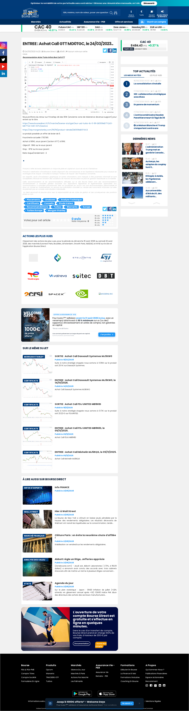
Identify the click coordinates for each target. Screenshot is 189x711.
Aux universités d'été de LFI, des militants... (154, 193)
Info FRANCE (62, 487)
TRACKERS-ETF (52, 677)
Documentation (81, 643)
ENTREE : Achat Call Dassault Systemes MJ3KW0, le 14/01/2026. (85, 381)
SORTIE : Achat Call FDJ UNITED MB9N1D (78, 404)
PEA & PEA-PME (27, 669)
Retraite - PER (102, 676)
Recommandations (37, 206)
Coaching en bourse (129, 681)
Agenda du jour (64, 583)
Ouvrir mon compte (101, 644)
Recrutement (152, 681)
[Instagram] (147, 685)
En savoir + (127, 703)
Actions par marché (79, 677)
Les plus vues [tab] (156, 75)
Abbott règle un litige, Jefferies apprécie (80, 559)
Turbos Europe (34, 210)
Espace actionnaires (155, 677)
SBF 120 (81, 27)
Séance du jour (78, 669)
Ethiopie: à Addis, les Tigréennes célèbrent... (154, 178)
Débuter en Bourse (129, 669)
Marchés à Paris (78, 673)
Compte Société (28, 677)
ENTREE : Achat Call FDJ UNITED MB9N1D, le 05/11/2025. (80, 429)
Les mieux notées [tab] (132, 75)
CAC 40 (42, 27)
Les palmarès (77, 681)
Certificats (33, 203)
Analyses (50, 199)
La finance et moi (128, 673)
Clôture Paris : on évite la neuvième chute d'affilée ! (85, 536)
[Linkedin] (160, 685)
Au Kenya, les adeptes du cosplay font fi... (156, 164)
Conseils (49, 203)
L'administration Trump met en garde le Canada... (155, 149)
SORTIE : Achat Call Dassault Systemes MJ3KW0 (83, 356)
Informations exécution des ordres (43, 701)
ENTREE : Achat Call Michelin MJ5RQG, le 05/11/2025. (85, 452)
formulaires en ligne (30, 681)
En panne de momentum (146, 104)
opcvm (49, 669)
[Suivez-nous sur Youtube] (3, 67)
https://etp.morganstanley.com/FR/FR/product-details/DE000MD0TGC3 (55, 130)
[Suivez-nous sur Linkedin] (3, 74)
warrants (50, 673)
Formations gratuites (130, 677)
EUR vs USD (156, 27)
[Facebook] (151, 685)
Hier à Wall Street (65, 511)
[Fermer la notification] (139, 703)
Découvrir (149, 3)
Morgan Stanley (56, 210)
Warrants (72, 206)
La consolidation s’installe (147, 83)
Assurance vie (102, 672)
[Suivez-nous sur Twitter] (3, 60)
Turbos (57, 206)
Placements (33, 199)
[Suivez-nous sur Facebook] (3, 53)
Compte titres (27, 673)
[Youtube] (164, 685)
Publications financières (156, 673)
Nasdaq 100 (138, 27)
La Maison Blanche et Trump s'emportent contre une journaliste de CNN (149, 128)
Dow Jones (119, 27)
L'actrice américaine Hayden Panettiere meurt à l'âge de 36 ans (149, 117)
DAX (97, 27)
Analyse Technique (71, 199)
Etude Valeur (66, 203)
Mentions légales (153, 701)
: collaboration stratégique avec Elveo (150, 95)
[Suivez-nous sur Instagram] (4, 46)
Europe (86, 206)
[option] (144, 149)
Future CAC (64, 27)
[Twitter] (155, 685)
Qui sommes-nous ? (155, 669)
